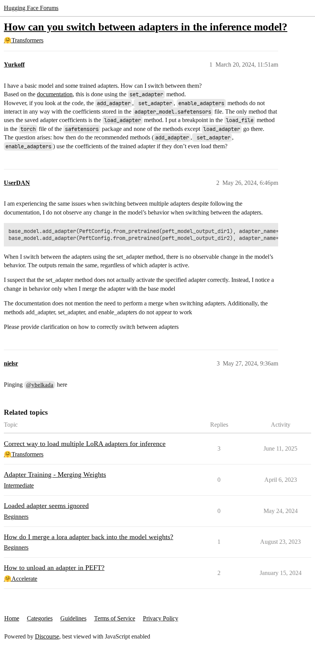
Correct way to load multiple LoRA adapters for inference (85, 444)
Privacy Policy (160, 618)
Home (11, 618)
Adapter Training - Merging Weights (55, 474)
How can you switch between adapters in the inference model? (145, 27)
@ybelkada (39, 385)
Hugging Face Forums (31, 8)
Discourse (47, 636)
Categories (40, 618)
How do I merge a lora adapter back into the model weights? (88, 537)
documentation (55, 94)
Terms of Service (114, 618)
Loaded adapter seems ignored (46, 506)
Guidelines (73, 618)
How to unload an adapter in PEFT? (54, 568)
